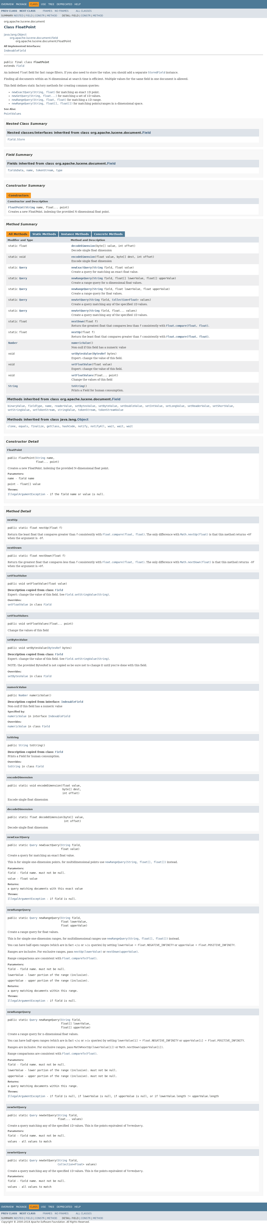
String (30, 207)
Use (43, 4)
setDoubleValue (131, 405)
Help (77, 4)
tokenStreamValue (110, 409)
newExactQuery (81, 267)
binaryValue (16, 405)
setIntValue (153, 405)
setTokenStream (44, 409)
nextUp (76, 332)
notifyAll (97, 426)
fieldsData (15, 170)
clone (11, 426)
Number (13, 342)
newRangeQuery (81, 278)
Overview (7, 4)
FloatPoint (16, 207)
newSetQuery (80, 299)
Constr (40, 15)
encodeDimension (83, 256)
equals (23, 426)
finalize (37, 426)
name (29, 170)
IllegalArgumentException (26, 494)
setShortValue (222, 405)
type (59, 170)
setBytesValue (81, 353)
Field (29, 15)
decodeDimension (83, 245)
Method (52, 15)
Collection (120, 299)
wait (111, 426)
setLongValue (175, 405)
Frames (47, 11)
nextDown (77, 321)
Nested (18, 15)
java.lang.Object (15, 34)
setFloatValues (82, 375)
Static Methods (44, 234)
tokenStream (44, 170)
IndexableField (15, 50)
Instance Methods (75, 234)
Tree (51, 4)
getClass (53, 426)
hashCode (68, 426)
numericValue (80, 342)
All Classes (84, 11)
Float (133, 299)
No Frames (62, 11)
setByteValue (107, 405)
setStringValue (19, 409)
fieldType (35, 405)
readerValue (63, 405)
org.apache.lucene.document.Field (34, 37)
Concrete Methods (108, 234)
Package (21, 4)
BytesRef (99, 353)
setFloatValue (81, 364)
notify (82, 426)
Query (23, 267)
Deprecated (64, 4)
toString (77, 386)
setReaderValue (198, 405)
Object (83, 419)
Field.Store (16, 139)
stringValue (66, 409)
